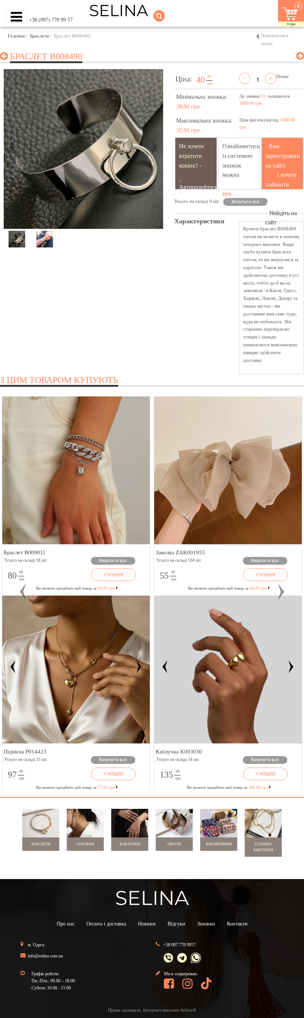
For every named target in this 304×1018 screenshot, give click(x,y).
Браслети (39, 36)
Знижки (206, 924)
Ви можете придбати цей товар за (75, 588)
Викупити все (246, 201)
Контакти (237, 924)
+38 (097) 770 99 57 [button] (51, 20)
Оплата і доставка (106, 924)
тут (226, 194)
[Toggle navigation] (16, 16)
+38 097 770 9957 (179, 944)
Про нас (66, 924)
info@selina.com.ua (45, 956)
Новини (147, 924)
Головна (16, 36)
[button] (23, 592)
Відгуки (176, 924)
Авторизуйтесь (198, 187)
